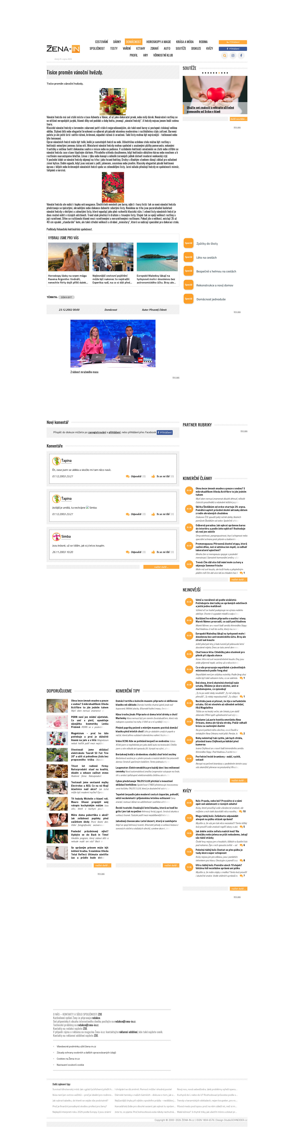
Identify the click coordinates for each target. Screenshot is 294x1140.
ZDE (100, 1014)
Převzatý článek (157, 310)
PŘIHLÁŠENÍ (114, 432)
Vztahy (140, 48)
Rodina (203, 41)
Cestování (101, 41)
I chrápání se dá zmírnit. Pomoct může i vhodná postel (143, 1089)
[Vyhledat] (224, 55)
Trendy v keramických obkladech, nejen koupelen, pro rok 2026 (207, 1100)
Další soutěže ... (239, 119)
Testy (113, 48)
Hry (145, 55)
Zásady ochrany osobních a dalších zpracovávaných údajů (86, 1052)
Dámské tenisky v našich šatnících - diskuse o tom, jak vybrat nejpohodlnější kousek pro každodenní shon (145, 1095)
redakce (96, 1018)
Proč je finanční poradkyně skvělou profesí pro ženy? (80, 1106)
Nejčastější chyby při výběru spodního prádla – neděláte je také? (145, 1100)
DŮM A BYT (66, 297)
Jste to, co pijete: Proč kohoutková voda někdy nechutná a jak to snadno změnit (145, 1112)
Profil (134, 55)
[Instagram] (233, 55)
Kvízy (209, 48)
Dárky (117, 41)
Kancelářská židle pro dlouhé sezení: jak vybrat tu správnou (145, 1106)
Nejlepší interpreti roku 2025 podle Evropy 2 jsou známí (82, 1112)
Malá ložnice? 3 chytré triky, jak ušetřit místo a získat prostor (207, 1112)
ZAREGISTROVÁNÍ (97, 432)
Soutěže (181, 48)
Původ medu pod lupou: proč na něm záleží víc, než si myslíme (207, 1106)
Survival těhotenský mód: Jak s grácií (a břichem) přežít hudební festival (83, 1089)
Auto (167, 48)
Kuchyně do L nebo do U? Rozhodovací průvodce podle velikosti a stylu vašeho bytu (207, 1095)
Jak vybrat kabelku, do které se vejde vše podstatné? (80, 1100)
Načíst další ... (161, 567)
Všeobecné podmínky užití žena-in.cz (76, 1046)
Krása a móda (185, 41)
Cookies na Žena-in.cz (68, 1059)
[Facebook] (241, 55)
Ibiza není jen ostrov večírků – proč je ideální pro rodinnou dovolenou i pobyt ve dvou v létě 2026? (83, 1095)
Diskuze (196, 48)
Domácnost (133, 41)
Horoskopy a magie (158, 41)
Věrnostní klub (163, 55)
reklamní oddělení (128, 1032)
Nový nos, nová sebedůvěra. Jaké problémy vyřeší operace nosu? (207, 1089)
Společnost (97, 48)
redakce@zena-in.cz (125, 1021)
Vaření (127, 48)
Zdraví (154, 48)
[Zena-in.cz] (65, 48)
